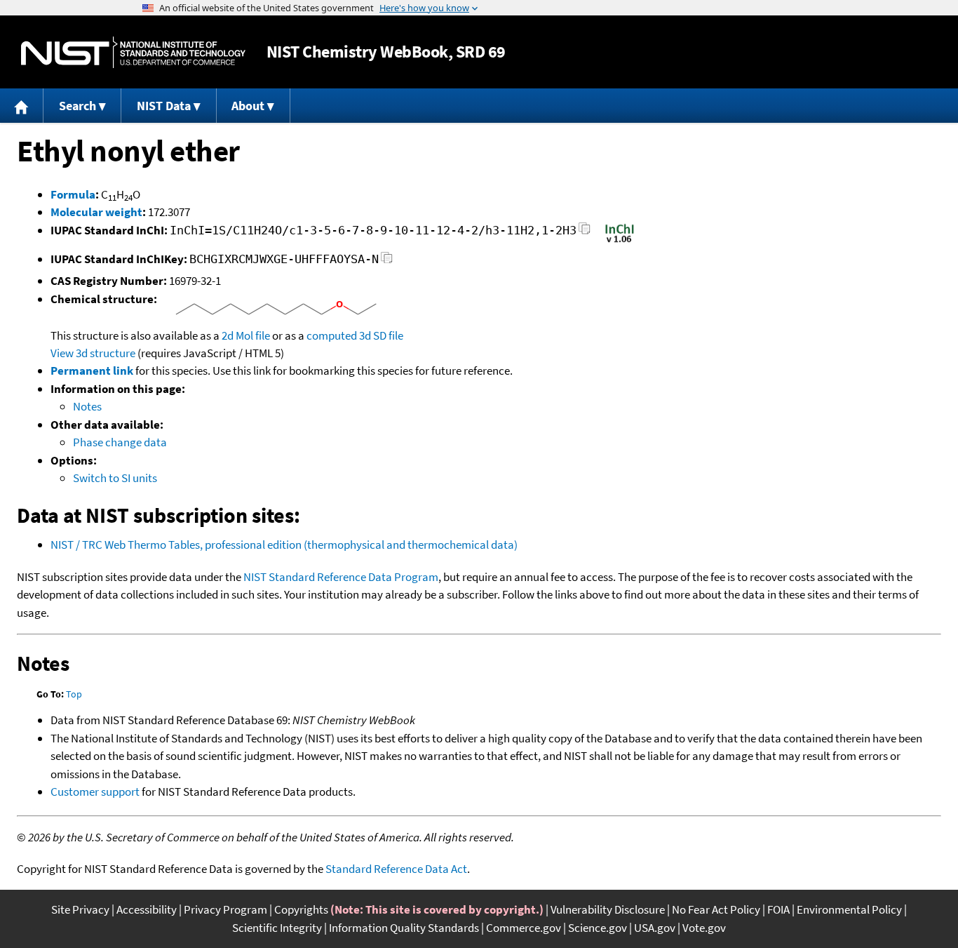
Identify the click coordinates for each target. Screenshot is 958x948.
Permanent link (91, 370)
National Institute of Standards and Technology (133, 52)
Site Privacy (80, 909)
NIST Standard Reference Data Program (340, 577)
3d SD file (381, 335)
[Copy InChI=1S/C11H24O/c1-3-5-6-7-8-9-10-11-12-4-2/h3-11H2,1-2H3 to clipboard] (585, 232)
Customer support (95, 791)
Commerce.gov (523, 927)
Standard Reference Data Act (396, 868)
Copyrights (301, 909)
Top (74, 694)
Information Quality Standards (404, 927)
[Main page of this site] (21, 105)
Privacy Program (225, 909)
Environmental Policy (849, 909)
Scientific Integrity (277, 927)
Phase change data (120, 442)
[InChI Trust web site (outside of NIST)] (619, 241)
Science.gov (597, 927)
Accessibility (146, 909)
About (247, 106)
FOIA (778, 909)
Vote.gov (704, 927)
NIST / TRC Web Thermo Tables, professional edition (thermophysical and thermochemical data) (284, 544)
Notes (87, 406)
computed (331, 335)
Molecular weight (96, 212)
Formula (72, 194)
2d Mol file (246, 335)
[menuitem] (21, 105)
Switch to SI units (115, 478)
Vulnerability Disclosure (608, 909)
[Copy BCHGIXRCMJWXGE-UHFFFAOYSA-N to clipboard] (387, 261)
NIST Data (164, 106)
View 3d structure (92, 353)
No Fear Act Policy (716, 909)
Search (77, 106)
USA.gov (654, 927)
